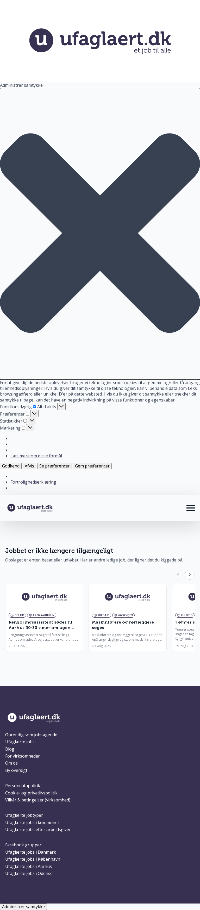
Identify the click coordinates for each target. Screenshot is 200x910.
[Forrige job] (178, 575)
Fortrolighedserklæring (33, 482)
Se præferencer (54, 466)
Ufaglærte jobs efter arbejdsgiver (38, 829)
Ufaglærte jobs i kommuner (32, 822)
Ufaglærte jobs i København (32, 859)
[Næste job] (190, 575)
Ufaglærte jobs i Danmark (30, 852)
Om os (11, 763)
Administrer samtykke (23, 906)
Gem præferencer (92, 466)
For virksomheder (22, 756)
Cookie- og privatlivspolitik (31, 793)
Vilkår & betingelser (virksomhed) (37, 800)
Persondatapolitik (22, 785)
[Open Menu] (190, 508)
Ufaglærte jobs (20, 742)
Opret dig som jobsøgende (31, 735)
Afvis (29, 466)
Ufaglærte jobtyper (24, 815)
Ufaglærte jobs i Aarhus (28, 866)
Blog (9, 749)
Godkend (11, 466)
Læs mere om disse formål (36, 456)
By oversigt (16, 770)
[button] (100, 233)
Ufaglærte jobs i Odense (29, 873)
